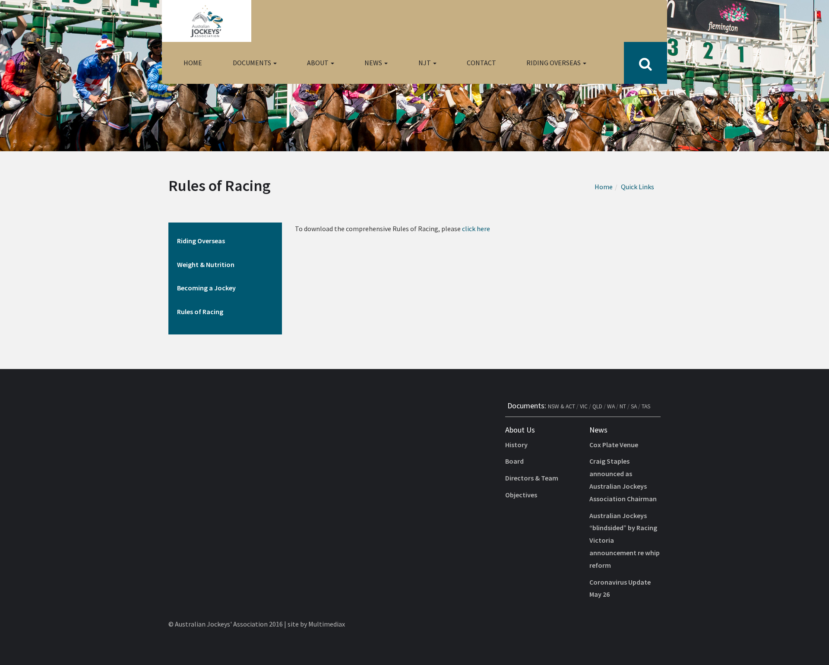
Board (514, 461)
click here (476, 228)
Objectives (521, 494)
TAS (646, 406)
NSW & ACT (561, 406)
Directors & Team (531, 478)
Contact (481, 62)
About (318, 62)
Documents (252, 62)
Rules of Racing (200, 311)
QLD (597, 406)
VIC (584, 406)
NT (623, 406)
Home (193, 62)
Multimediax (326, 624)
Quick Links (637, 186)
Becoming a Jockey (206, 287)
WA (611, 406)
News (373, 62)
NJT (425, 62)
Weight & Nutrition (205, 264)
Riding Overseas (554, 62)
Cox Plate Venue (613, 444)
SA (634, 406)
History (516, 444)
